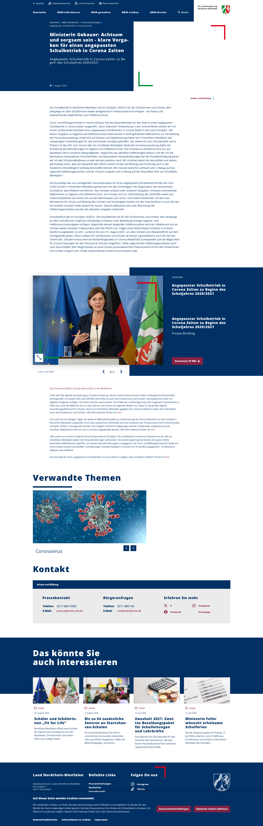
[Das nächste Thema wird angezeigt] (133, 548)
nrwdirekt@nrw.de (129, 611)
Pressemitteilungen (91, 22)
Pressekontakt (97, 791)
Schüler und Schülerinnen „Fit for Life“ (55, 720)
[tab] (131, 584)
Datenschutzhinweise (45, 819)
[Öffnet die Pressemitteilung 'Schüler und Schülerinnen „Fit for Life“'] (56, 690)
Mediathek (95, 787)
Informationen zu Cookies (76, 819)
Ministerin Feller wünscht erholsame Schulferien (204, 722)
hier (119, 412)
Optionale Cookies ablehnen (212, 808)
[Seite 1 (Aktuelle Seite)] (52, 487)
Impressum (101, 819)
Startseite (54, 22)
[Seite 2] (93, 487)
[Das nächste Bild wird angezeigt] (121, 372)
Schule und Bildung (47, 584)
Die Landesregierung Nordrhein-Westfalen (214, 10)
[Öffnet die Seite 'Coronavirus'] (89, 516)
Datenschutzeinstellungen (174, 808)
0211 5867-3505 (66, 606)
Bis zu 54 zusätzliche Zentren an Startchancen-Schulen (106, 722)
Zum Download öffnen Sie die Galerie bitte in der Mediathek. (81, 388)
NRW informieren (70, 22)
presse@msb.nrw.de (70, 611)
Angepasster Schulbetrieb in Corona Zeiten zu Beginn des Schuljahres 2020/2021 (199, 289)
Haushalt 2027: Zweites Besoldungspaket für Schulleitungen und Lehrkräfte (154, 724)
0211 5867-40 (125, 606)
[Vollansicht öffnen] (39, 358)
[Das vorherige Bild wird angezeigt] (103, 372)
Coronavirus (49, 551)
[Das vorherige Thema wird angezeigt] (126, 548)
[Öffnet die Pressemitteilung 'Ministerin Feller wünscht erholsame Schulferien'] (207, 690)
